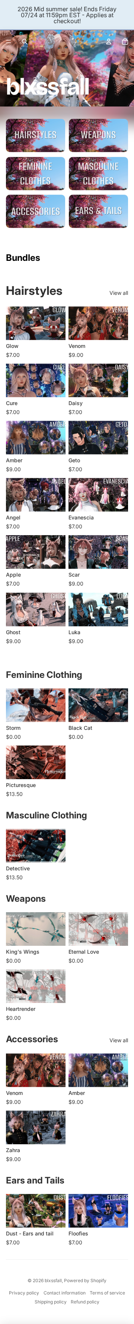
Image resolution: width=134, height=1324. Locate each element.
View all (118, 293)
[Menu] (8, 41)
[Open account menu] (108, 41)
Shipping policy (51, 1302)
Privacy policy (24, 1293)
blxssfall (53, 1280)
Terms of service (107, 1293)
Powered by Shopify (85, 1280)
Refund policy (85, 1302)
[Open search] (24, 41)
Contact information (65, 1293)
